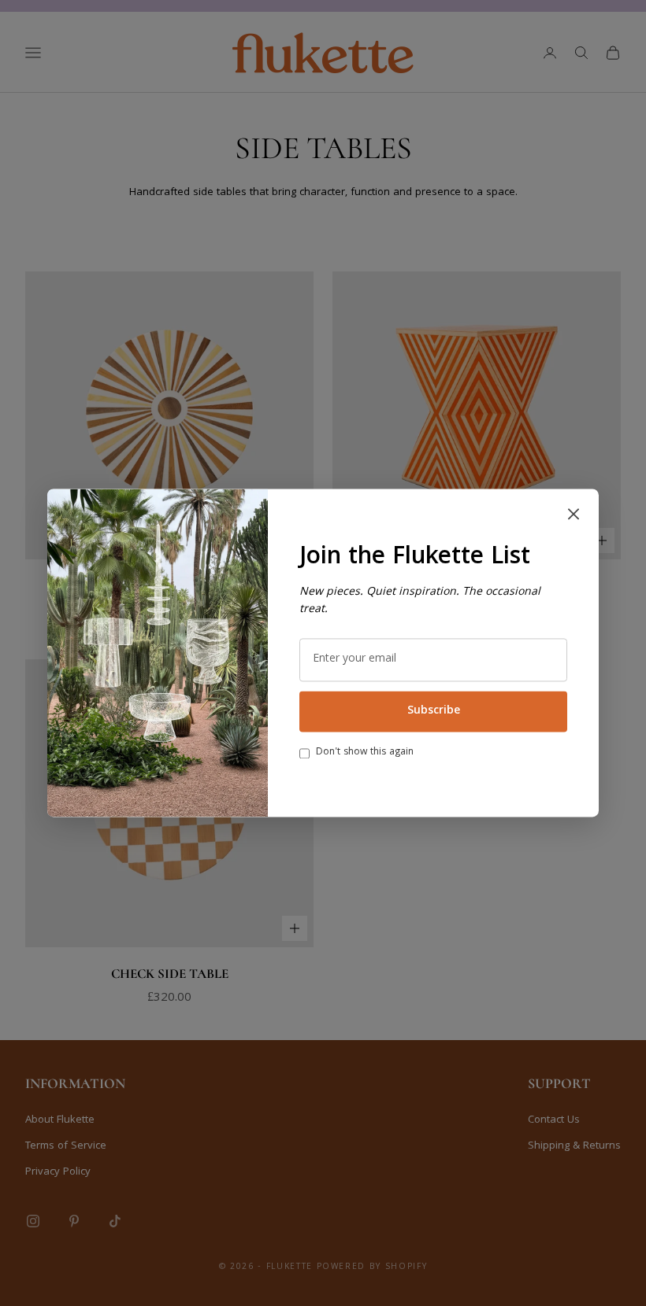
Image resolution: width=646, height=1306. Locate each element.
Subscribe (433, 711)
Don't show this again (365, 753)
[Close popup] (573, 513)
